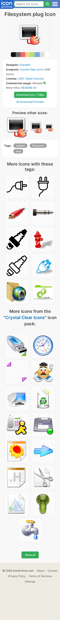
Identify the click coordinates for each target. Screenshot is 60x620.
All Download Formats (30, 101)
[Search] (47, 4)
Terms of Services (40, 576)
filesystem (38, 145)
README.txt (28, 87)
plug (18, 151)
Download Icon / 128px (30, 94)
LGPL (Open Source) (31, 78)
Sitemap (30, 581)
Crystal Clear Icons (32, 69)
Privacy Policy (17, 576)
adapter (20, 145)
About (40, 570)
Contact (53, 570)
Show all (30, 554)
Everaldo (25, 64)
